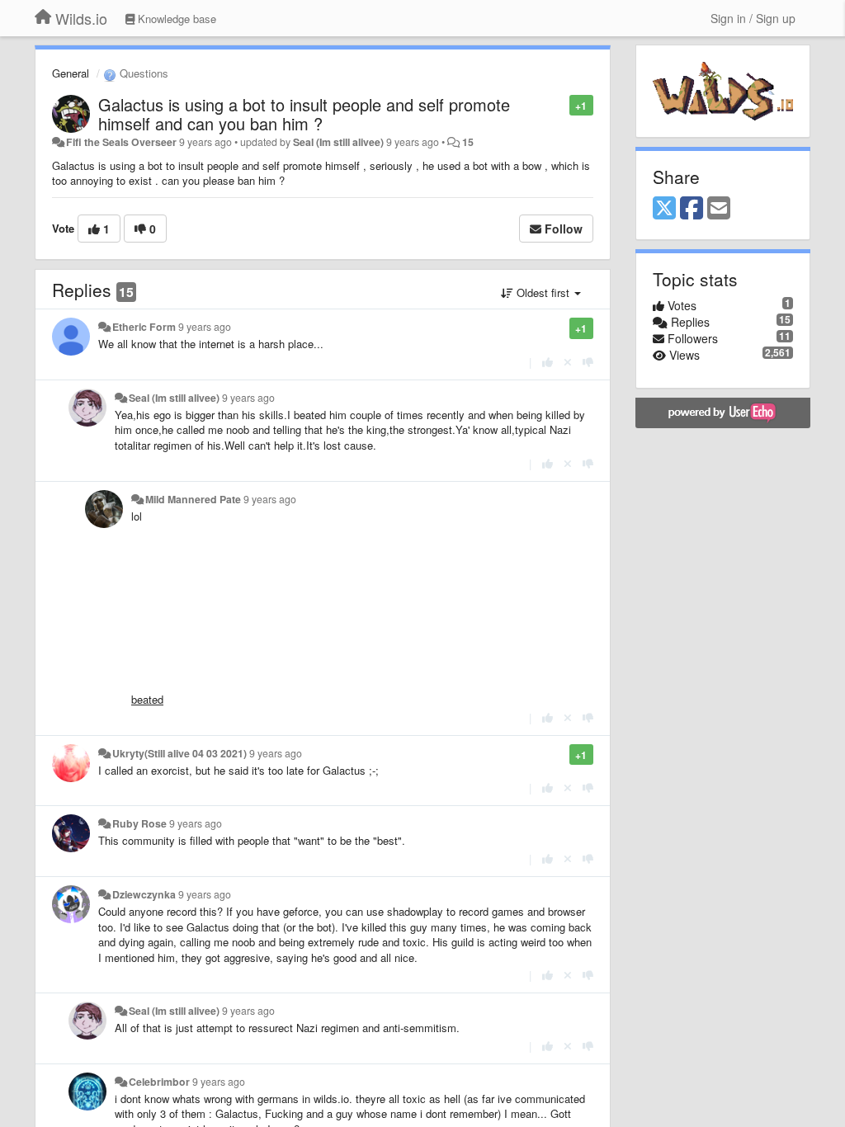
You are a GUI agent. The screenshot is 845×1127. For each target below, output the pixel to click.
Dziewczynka (144, 894)
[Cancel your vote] (568, 362)
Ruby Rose (139, 823)
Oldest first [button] (543, 292)
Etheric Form (144, 326)
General (70, 73)
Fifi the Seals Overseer (121, 141)
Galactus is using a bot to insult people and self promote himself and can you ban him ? (304, 113)
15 (468, 141)
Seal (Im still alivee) (338, 141)
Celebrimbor (159, 1081)
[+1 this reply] (547, 362)
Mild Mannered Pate (193, 499)
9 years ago (204, 326)
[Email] (718, 209)
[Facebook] (691, 209)
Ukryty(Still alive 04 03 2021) (179, 753)
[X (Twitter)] (664, 209)
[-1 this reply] (588, 362)
